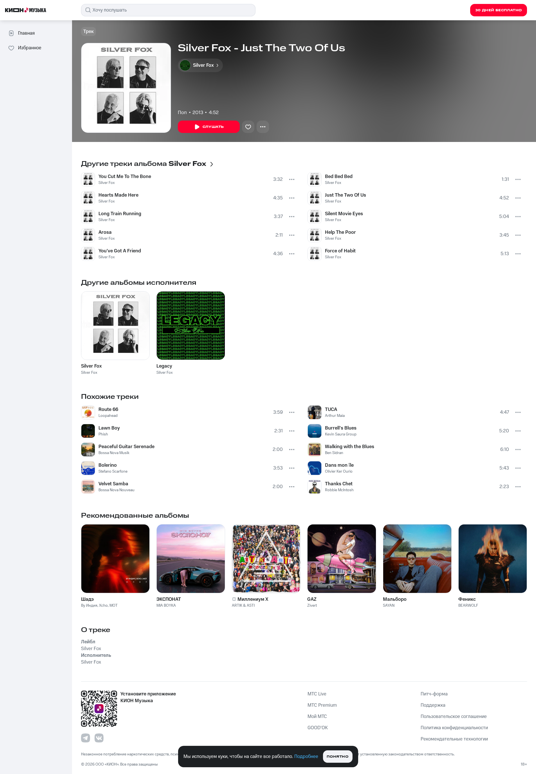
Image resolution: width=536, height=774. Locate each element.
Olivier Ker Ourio (339, 471)
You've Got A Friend (119, 251)
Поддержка (433, 705)
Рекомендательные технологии (454, 739)
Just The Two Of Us (345, 195)
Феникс (467, 599)
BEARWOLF (468, 605)
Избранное (29, 48)
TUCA (331, 409)
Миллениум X (252, 599)
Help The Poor (340, 232)
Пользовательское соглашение (454, 716)
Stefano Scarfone (112, 471)
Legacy (164, 366)
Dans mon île (339, 465)
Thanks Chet (339, 484)
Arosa (105, 232)
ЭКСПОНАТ (168, 599)
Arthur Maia (335, 416)
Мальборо (395, 599)
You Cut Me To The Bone (124, 176)
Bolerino (107, 465)
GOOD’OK (318, 727)
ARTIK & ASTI (243, 605)
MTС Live (317, 694)
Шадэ (87, 599)
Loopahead (108, 416)
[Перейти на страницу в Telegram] (85, 737)
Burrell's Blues (340, 428)
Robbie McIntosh (339, 490)
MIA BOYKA (166, 605)
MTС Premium (322, 705)
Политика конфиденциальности (454, 727)
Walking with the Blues (349, 446)
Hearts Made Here (118, 195)
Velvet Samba (113, 484)
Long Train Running (119, 213)
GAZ (312, 599)
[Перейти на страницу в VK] (99, 737)
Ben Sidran (334, 453)
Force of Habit (340, 251)
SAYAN (388, 605)
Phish (103, 434)
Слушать (213, 126)
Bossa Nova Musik (113, 453)
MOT (113, 605)
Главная (26, 33)
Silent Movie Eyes (344, 213)
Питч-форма (434, 694)
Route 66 (108, 409)
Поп (182, 112)
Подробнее (306, 756)
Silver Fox (106, 183)
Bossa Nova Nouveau (116, 490)
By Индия (89, 605)
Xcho (103, 605)
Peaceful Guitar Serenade (126, 446)
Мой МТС (317, 716)
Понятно (337, 756)
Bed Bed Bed (339, 176)
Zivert (312, 605)
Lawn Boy (109, 428)
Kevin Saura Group (340, 434)
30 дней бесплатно (498, 10)
